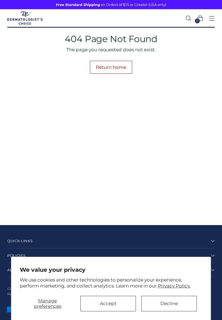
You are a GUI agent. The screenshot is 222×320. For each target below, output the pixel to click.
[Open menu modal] (211, 18)
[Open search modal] (188, 18)
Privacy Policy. (174, 286)
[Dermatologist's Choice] (25, 18)
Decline (169, 303)
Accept (108, 303)
